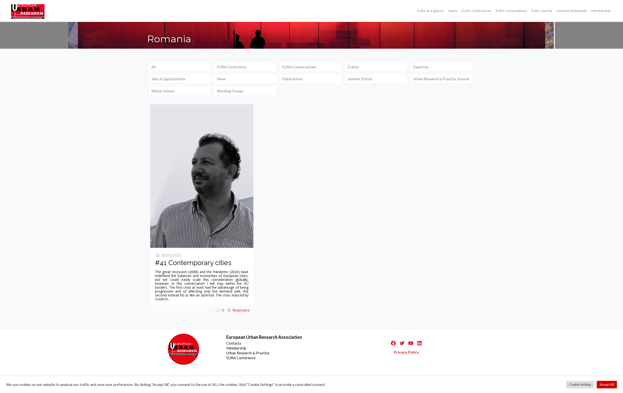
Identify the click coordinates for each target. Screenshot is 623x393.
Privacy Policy (406, 352)
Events (353, 67)
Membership (236, 348)
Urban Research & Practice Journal (441, 79)
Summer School (360, 79)
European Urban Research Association (264, 337)
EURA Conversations (299, 67)
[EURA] (28, 11)
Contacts (233, 343)
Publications (292, 79)
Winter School (162, 91)
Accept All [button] (607, 384)
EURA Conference (231, 67)
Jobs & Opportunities (168, 79)
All (153, 67)
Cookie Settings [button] (580, 384)
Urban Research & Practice (247, 353)
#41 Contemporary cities (193, 263)
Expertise (421, 67)
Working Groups (230, 91)
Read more (241, 310)
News (221, 79)
